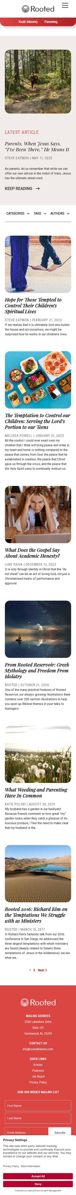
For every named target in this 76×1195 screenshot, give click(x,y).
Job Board (38, 1076)
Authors (57, 213)
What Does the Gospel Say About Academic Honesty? (32, 553)
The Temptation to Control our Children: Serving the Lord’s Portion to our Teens (37, 421)
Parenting (50, 22)
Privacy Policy (38, 1082)
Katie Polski (15, 804)
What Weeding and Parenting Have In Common (36, 792)
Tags (37, 213)
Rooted (11, 685)
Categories (15, 213)
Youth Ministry (28, 22)
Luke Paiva (14, 564)
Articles (38, 1065)
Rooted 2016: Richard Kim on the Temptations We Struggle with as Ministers (36, 915)
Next (41, 970)
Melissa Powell (18, 436)
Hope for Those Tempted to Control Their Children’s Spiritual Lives (33, 305)
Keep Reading (18, 188)
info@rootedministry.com (38, 1049)
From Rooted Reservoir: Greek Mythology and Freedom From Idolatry (37, 670)
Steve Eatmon (17, 158)
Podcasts (38, 1070)
